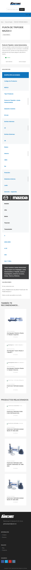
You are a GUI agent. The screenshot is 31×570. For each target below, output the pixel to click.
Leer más (18, 320)
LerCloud (25, 568)
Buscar (22, 9)
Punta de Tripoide (8, 22)
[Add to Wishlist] (13, 320)
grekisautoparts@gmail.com (10, 523)
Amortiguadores (10, 331)
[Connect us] (2, 561)
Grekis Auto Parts (14, 568)
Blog (3, 548)
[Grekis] (15, 4)
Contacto (4, 534)
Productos (4, 550)
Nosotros (4, 537)
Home (2, 22)
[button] (27, 15)
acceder (7, 295)
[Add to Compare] (15, 320)
